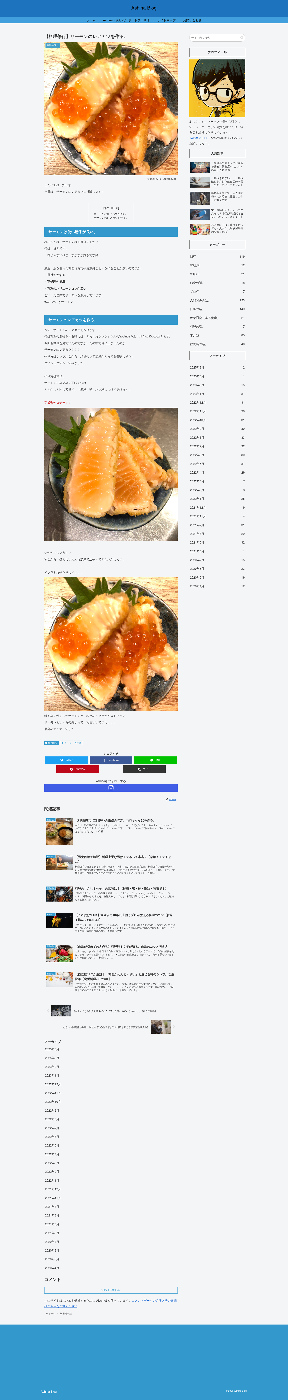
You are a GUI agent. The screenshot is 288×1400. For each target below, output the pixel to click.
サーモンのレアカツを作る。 (111, 217)
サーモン (68, 742)
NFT (217, 256)
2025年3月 (52, 1058)
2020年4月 (52, 1268)
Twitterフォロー (199, 137)
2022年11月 (53, 1093)
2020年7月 (52, 1241)
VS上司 (217, 265)
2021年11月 (53, 1198)
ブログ (217, 291)
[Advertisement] (214, 1356)
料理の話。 (53, 742)
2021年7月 (52, 1206)
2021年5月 (52, 1224)
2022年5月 (52, 1145)
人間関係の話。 (217, 300)
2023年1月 (52, 1075)
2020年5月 (52, 1259)
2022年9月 (52, 1110)
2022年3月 (52, 1163)
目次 (106, 208)
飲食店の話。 (217, 344)
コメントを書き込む (111, 1290)
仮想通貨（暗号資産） (217, 317)
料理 (79, 742)
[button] (242, 38)
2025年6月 (52, 1049)
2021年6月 (52, 1215)
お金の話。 (217, 282)
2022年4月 (52, 1154)
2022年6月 (52, 1136)
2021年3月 (52, 1233)
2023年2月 (52, 1066)
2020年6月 (52, 1250)
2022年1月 (52, 1180)
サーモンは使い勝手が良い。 (111, 214)
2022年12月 (53, 1084)
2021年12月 (53, 1189)
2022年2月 (52, 1171)
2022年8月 (52, 1119)
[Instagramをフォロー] (111, 788)
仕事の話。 (217, 309)
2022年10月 (53, 1101)
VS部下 (217, 274)
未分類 (217, 335)
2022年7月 (52, 1128)
